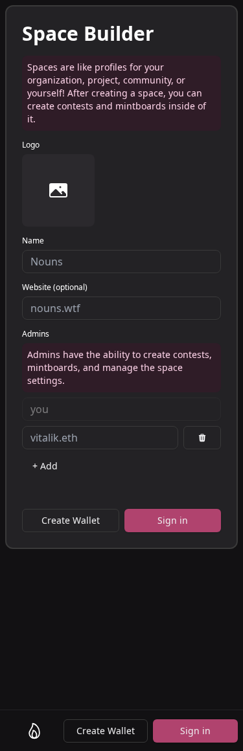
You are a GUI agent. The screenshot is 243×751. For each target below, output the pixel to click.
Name (33, 241)
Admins (35, 334)
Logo (31, 145)
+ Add (45, 466)
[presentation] (58, 190)
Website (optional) (54, 287)
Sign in (195, 730)
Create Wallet (105, 730)
